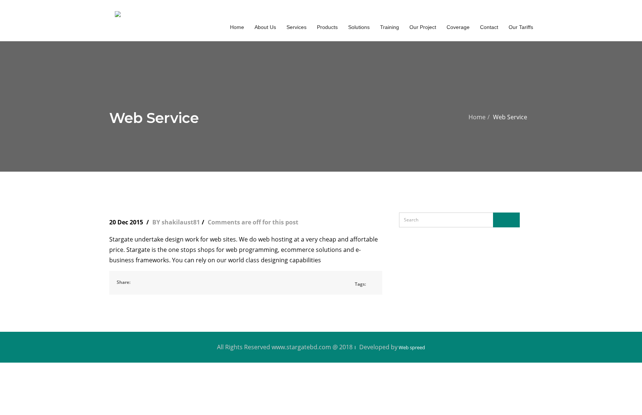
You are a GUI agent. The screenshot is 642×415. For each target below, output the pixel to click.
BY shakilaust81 (176, 222)
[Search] (506, 220)
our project (422, 27)
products (327, 27)
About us (265, 27)
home (237, 27)
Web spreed (411, 347)
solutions (359, 27)
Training (389, 27)
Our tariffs (521, 27)
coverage (458, 27)
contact (489, 27)
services (296, 27)
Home (477, 117)
